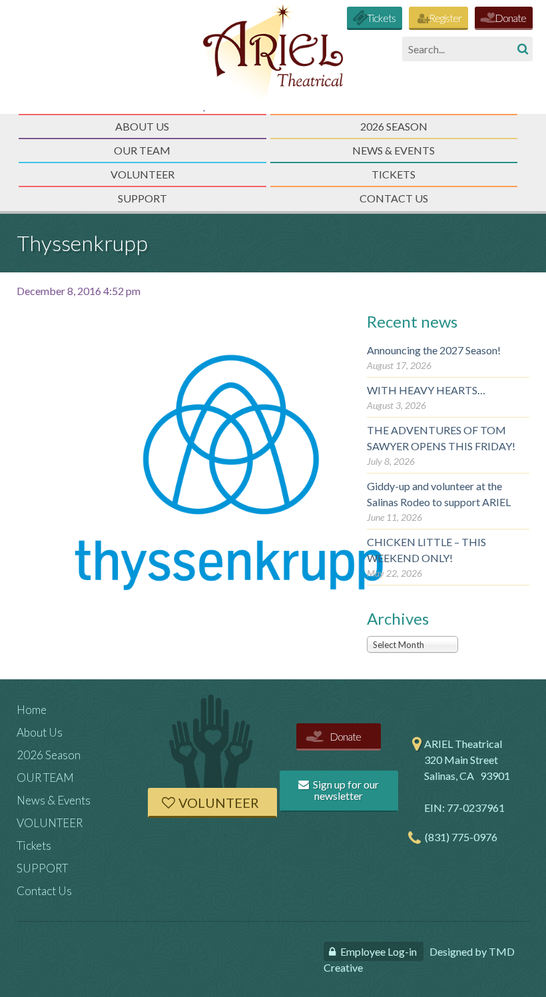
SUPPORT (142, 198)
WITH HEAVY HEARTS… (426, 390)
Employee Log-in (378, 951)
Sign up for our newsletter (345, 790)
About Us (142, 126)
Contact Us (394, 198)
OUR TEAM (142, 150)
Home (32, 710)
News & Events (393, 150)
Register (445, 17)
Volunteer (218, 803)
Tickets (381, 17)
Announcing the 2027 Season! (434, 350)
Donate (510, 17)
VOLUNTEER (142, 174)
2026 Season (393, 126)
